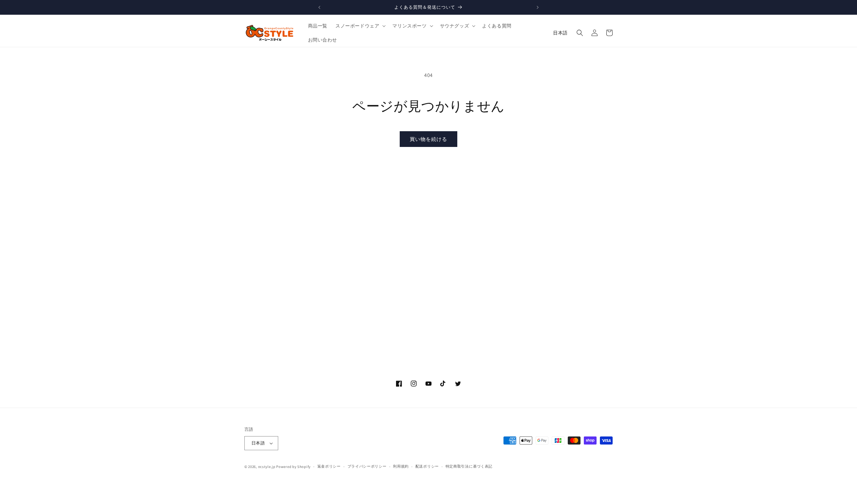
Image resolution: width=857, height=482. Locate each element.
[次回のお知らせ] (537, 7)
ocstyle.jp (267, 466)
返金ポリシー (329, 466)
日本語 (560, 33)
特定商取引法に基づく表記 (469, 466)
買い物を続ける (428, 139)
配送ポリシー (427, 466)
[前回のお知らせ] (319, 7)
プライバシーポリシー (367, 466)
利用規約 (401, 466)
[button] (359, 26)
